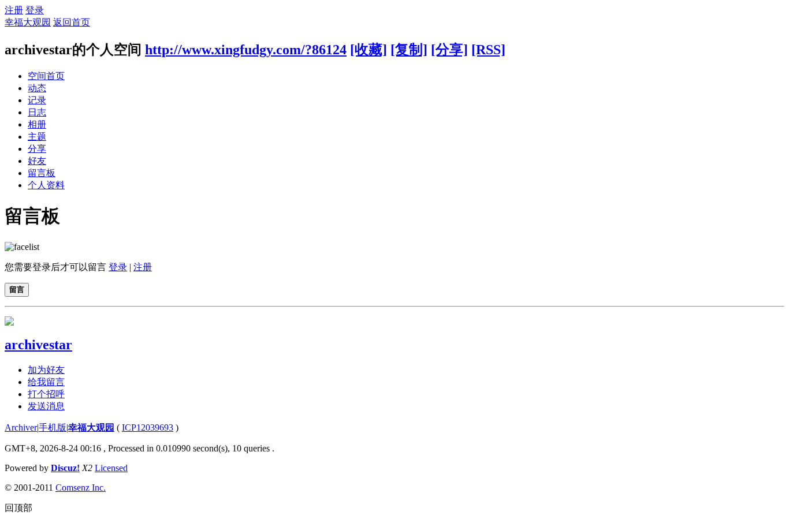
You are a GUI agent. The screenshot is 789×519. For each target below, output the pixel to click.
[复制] (408, 49)
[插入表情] (22, 247)
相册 (37, 124)
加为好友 (46, 370)
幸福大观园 (28, 22)
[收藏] (368, 49)
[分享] (449, 49)
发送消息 (46, 406)
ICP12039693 (147, 427)
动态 (37, 88)
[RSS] (488, 49)
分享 (37, 149)
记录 (37, 100)
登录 (34, 10)
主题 (37, 136)
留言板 (41, 173)
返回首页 (71, 22)
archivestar (38, 344)
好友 (37, 161)
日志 (37, 112)
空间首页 (46, 76)
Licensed (111, 468)
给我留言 (46, 382)
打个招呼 (46, 394)
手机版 (52, 427)
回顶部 (18, 508)
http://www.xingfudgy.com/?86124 (246, 49)
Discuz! (65, 468)
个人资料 (46, 185)
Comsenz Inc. (80, 487)
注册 (14, 10)
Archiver (21, 427)
